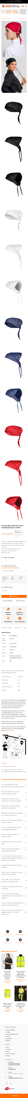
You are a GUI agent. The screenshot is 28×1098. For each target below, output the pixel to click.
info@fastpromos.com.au (15, 1078)
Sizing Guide (9, 1038)
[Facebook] (7, 1083)
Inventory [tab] (18, 628)
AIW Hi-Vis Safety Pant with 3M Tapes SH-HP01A (21, 1006)
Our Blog (8, 1032)
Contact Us (8, 1049)
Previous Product (7, 18)
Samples (8, 1036)
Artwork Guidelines (10, 1030)
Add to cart (15, 596)
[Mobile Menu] (25, 6)
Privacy (7, 1051)
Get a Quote (21, 601)
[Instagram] (11, 1083)
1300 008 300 (10, 730)
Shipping (8, 1040)
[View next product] (26, 19)
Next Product (21, 18)
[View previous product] (2, 19)
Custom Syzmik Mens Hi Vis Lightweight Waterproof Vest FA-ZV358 (21, 974)
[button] (7, 600)
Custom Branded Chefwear (16, 11)
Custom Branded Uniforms (8, 11)
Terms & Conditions (10, 1053)
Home (3, 11)
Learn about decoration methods (10, 567)
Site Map (8, 1055)
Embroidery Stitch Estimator (12, 1034)
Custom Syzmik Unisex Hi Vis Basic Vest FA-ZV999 (7, 1006)
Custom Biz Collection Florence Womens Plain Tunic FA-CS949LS (7, 975)
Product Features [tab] (6, 628)
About (7, 1047)
